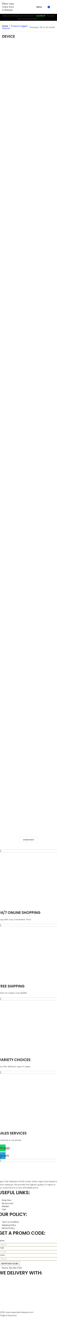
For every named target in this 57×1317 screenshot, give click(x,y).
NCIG (39, 379)
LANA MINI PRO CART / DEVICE (42, 69)
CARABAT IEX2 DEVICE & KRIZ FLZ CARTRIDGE (42, 327)
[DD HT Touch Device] (14, 610)
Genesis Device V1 (14, 718)
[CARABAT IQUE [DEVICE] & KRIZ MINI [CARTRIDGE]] (14, 310)
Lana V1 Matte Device (14, 816)
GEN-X (42, 178)
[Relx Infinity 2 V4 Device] (42, 755)
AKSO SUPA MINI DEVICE (14, 379)
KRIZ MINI (19, 331)
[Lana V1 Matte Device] (14, 801)
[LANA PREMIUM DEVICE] (42, 801)
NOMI (14, 475)
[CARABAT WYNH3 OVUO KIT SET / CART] (14, 210)
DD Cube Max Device (42, 425)
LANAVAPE (42, 71)
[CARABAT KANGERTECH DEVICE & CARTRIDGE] (42, 260)
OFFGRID (11, 80)
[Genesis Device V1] (14, 708)
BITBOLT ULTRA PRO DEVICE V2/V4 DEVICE (15, 586)
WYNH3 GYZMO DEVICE (14, 129)
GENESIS (14, 721)
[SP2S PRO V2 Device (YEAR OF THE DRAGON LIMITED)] (14, 667)
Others (19, 80)
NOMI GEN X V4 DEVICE (14, 471)
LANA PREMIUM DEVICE (42, 817)
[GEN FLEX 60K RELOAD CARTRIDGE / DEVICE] (42, 159)
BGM (15, 187)
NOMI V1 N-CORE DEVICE (42, 548)
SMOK (18, 225)
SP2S (14, 421)
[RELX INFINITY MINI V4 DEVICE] (42, 471)
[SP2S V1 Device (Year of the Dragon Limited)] (42, 667)
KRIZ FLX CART (39, 331)
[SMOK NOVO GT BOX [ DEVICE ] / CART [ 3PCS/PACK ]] (14, 261)
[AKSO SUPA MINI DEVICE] (14, 363)
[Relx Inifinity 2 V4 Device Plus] (42, 618)
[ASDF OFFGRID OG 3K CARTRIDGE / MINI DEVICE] (14, 58)
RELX (42, 504)
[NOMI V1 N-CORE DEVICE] (42, 531)
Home (5, 26)
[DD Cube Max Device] (42, 410)
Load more (28, 839)
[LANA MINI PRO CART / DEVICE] (42, 53)
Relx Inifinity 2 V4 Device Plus (42, 639)
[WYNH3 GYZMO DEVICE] (14, 110)
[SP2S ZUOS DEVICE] (14, 406)
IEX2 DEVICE (46, 328)
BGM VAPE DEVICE (14, 183)
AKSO (7, 382)
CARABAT (42, 279)
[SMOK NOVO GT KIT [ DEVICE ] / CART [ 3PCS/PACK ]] (42, 214)
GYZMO (14, 132)
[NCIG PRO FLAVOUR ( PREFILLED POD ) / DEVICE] (42, 361)
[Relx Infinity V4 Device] (42, 711)
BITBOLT (14, 588)
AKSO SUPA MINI (17, 382)
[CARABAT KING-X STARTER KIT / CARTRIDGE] (42, 110)
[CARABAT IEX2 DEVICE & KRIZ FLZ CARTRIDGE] (42, 308)
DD (42, 428)
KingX (42, 132)
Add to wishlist (22, 47)
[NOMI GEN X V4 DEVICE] (14, 456)
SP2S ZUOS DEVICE (14, 418)
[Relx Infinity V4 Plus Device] (14, 754)
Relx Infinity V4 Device (42, 725)
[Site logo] (8, 7)
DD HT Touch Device (14, 620)
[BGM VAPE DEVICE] (14, 164)
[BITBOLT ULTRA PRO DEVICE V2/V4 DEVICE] (14, 550)
